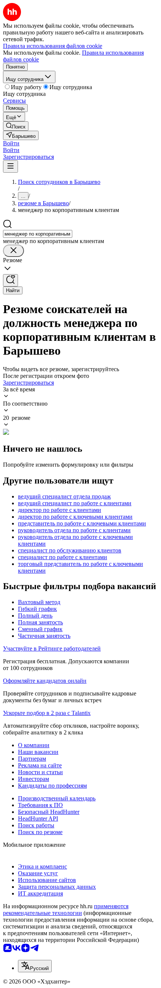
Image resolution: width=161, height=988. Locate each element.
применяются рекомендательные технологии (65, 909)
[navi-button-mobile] (10, 166)
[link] (15, 126)
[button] (11, 143)
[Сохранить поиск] (10, 280)
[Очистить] (13, 251)
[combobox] (37, 234)
